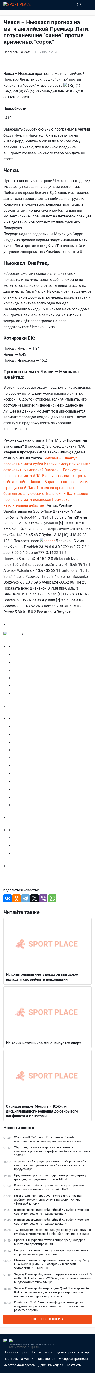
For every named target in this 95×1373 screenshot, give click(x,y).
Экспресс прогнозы (73, 1359)
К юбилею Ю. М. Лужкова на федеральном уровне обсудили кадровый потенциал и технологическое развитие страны (49, 1306)
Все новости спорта (47, 1319)
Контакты (74, 1365)
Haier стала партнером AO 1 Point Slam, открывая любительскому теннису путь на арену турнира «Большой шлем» (48, 1199)
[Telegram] (25, 898)
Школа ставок (41, 1352)
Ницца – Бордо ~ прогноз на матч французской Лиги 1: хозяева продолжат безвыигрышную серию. (45, 488)
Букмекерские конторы (73, 1352)
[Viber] (43, 898)
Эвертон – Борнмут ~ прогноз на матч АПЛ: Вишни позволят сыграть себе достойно (44, 476)
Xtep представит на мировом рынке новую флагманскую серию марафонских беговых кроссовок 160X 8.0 (52, 1151)
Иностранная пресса (19, 1365)
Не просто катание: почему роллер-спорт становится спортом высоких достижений (51, 1252)
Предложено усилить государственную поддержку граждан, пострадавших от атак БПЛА (50, 1177)
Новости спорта (15, 1352)
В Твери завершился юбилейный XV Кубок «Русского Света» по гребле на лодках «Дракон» (51, 1211)
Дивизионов (45, 1359)
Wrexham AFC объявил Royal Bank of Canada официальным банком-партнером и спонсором (47, 1139)
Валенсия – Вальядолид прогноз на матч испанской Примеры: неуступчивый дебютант (45, 499)
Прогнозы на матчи (18, 52)
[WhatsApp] (52, 898)
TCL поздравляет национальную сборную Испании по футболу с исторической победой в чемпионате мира (52, 1231)
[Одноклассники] (16, 898)
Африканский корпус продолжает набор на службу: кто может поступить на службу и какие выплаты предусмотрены (50, 1165)
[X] (34, 898)
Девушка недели (50, 1365)
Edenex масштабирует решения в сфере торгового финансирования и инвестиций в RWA (49, 1187)
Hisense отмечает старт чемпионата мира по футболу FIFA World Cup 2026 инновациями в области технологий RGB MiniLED (51, 1264)
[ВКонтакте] (7, 898)
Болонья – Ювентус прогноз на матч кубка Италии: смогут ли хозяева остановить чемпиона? (46, 464)
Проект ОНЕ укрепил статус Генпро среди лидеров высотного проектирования (49, 1242)
